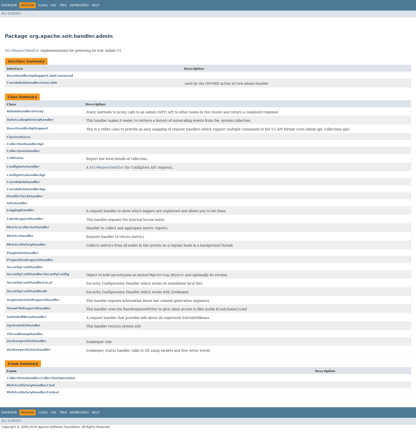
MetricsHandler (20, 236)
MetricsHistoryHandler (26, 244)
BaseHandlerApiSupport (27, 128)
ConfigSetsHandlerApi (26, 175)
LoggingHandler (20, 210)
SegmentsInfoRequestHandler (33, 300)
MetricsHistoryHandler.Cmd (31, 385)
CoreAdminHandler (23, 182)
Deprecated (79, 5)
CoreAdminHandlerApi (26, 189)
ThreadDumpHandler (25, 334)
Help (95, 5)
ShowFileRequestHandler (29, 308)
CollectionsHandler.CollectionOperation (41, 378)
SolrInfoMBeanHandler (26, 317)
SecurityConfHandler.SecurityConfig (38, 274)
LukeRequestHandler (25, 219)
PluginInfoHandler (22, 253)
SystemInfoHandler (23, 325)
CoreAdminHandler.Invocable (32, 82)
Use (54, 5)
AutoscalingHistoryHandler (30, 119)
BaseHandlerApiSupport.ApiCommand (40, 75)
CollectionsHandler (23, 151)
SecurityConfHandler (25, 267)
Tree (63, 5)
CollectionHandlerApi (25, 144)
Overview (9, 5)
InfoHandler (17, 203)
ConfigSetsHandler (23, 166)
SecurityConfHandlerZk (27, 291)
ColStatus (15, 158)
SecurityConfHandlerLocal (29, 282)
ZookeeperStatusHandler (29, 349)
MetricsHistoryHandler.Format (33, 392)
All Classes (11, 13)
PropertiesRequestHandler (30, 260)
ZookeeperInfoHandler (26, 341)
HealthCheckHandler (25, 196)
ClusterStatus (19, 137)
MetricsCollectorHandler (28, 227)
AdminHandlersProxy (25, 111)
